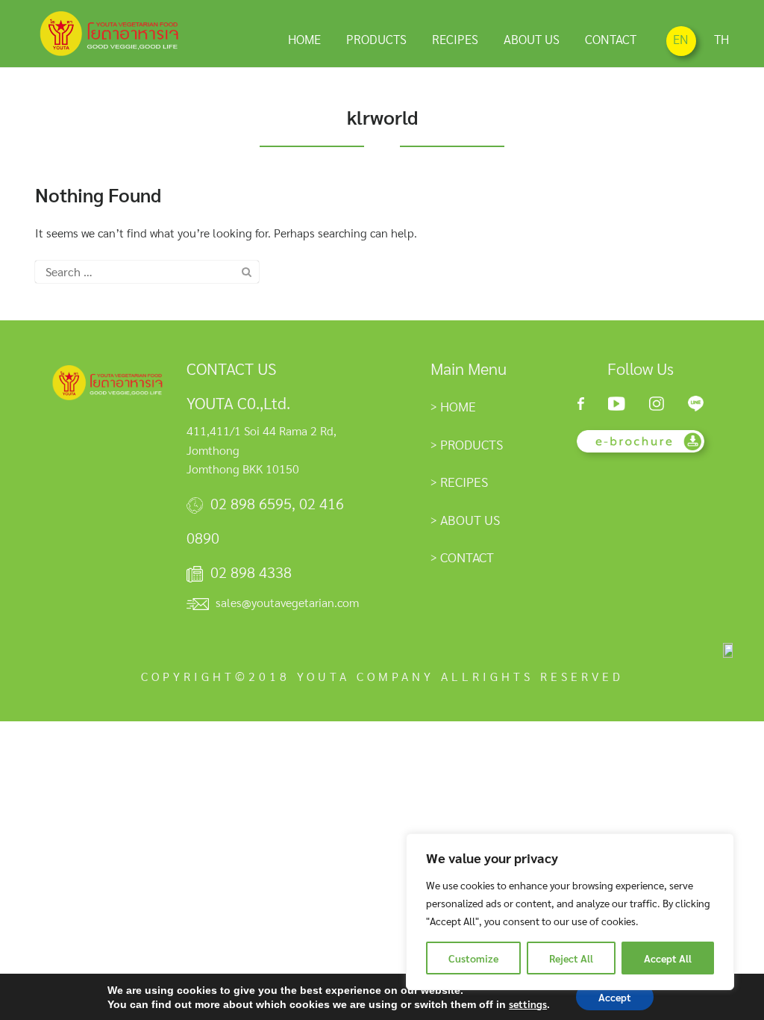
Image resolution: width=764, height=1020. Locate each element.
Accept (614, 997)
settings (528, 1003)
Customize (473, 958)
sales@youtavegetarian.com (287, 602)
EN (681, 39)
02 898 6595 (251, 503)
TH (721, 39)
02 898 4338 (251, 572)
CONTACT (610, 39)
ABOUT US (532, 39)
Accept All (668, 958)
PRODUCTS (376, 39)
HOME (304, 39)
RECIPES (455, 39)
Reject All (571, 958)
